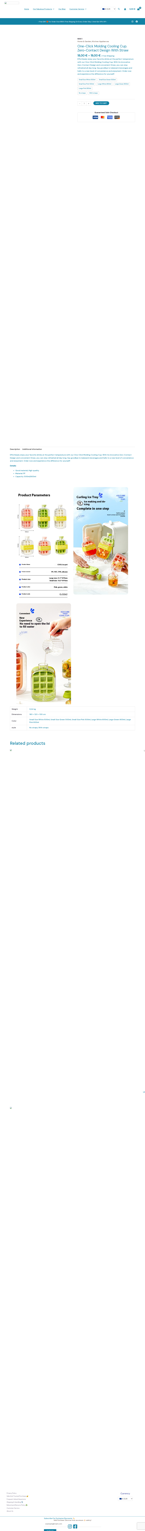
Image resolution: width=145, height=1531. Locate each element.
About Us (10, 1511)
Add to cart (101, 103)
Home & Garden (84, 41)
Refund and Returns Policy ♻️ (17, 1505)
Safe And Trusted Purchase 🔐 (17, 1496)
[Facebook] (137, 22)
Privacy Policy (11, 1493)
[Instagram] (132, 22)
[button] (119, 9)
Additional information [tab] (32, 449)
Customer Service (76, 9)
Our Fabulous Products (42, 9)
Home (26, 9)
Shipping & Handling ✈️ (15, 1502)
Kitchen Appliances (100, 41)
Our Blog (61, 9)
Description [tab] (15, 449)
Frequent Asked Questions (16, 1499)
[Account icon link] (125, 9)
